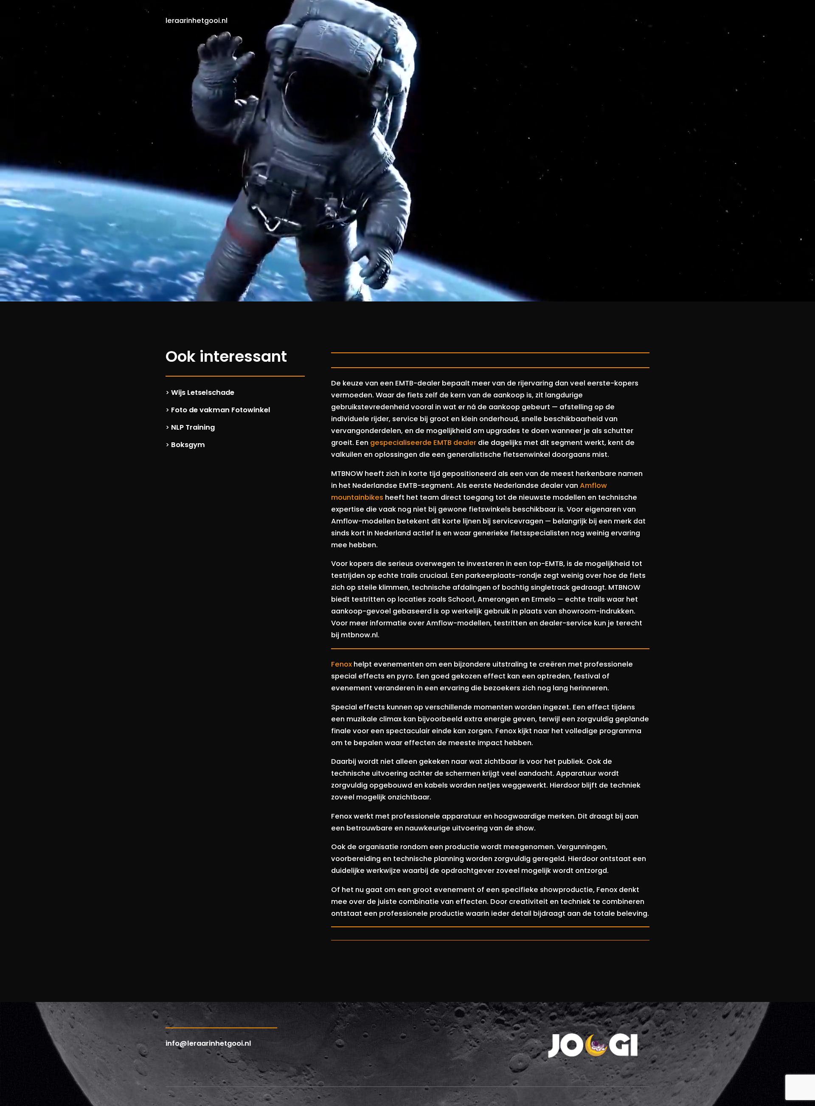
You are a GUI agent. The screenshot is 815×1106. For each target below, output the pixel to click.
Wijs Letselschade (202, 392)
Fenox (341, 664)
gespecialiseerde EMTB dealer (423, 442)
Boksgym (188, 445)
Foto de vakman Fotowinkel (220, 410)
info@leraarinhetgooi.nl (208, 1043)
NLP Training (193, 427)
